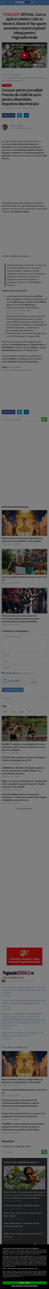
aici (44, 1261)
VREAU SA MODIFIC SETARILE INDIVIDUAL (24, 1286)
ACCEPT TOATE (24, 1283)
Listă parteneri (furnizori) (8, 1278)
